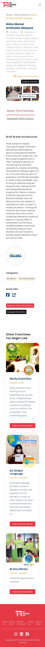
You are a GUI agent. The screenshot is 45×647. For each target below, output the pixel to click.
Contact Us (31, 623)
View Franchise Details (22, 425)
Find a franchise (21, 14)
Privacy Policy (38, 623)
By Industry (11, 278)
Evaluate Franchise (30, 81)
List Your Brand (12, 623)
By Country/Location (27, 278)
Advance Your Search (21, 623)
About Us (5, 623)
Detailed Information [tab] (20, 118)
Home (9, 14)
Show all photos (28, 96)
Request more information (27, 76)
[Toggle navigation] (40, 5)
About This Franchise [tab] (20, 110)
